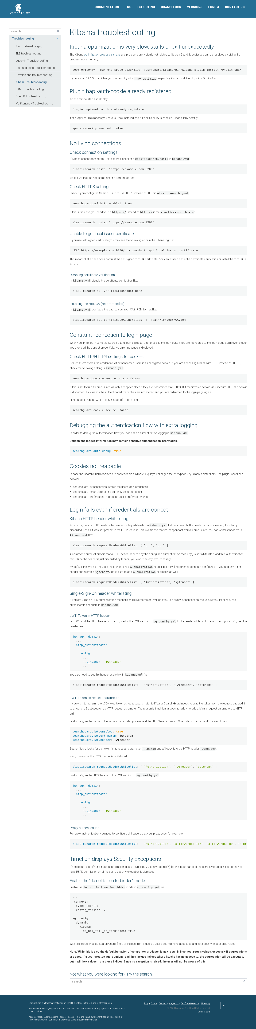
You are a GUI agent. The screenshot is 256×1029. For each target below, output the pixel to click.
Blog (146, 1003)
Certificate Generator (190, 1003)
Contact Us (235, 7)
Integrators (174, 1003)
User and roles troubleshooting (35, 67)
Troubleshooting (140, 7)
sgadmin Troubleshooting (32, 60)
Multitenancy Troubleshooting (34, 103)
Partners (162, 1003)
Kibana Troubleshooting (31, 82)
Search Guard (203, 1012)
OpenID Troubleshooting (31, 96)
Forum (213, 7)
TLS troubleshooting (28, 53)
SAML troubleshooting (30, 89)
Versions (194, 7)
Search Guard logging (29, 46)
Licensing (205, 1003)
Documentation (106, 7)
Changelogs (171, 7)
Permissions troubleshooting (34, 75)
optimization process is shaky (102, 54)
